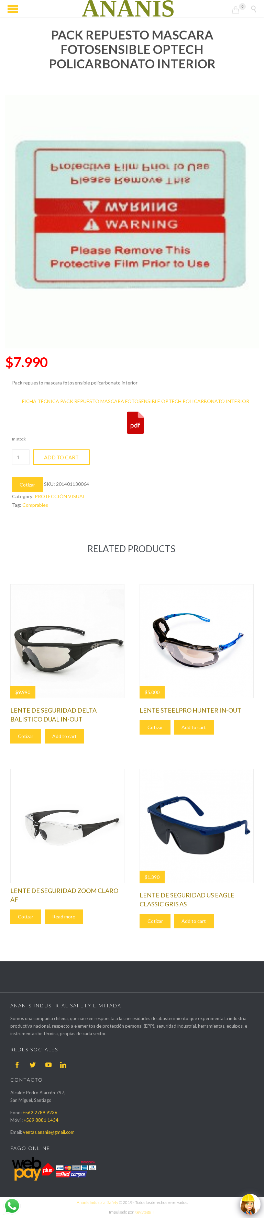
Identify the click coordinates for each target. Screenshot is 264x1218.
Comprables (35, 505)
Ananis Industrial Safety (97, 1202)
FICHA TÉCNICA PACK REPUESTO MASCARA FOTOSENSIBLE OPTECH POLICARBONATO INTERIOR (135, 401)
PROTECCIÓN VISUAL (60, 496)
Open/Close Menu (13, 9)
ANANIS (128, 8)
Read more (63, 916)
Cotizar (27, 485)
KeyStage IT (144, 1212)
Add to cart (61, 457)
